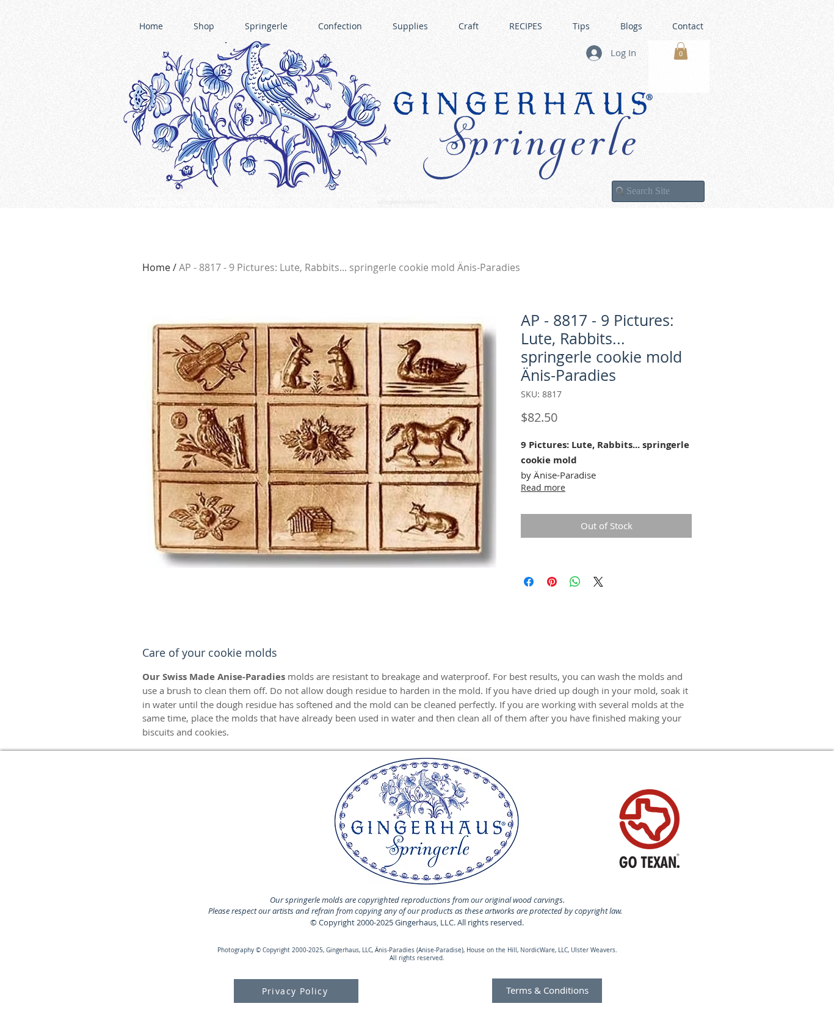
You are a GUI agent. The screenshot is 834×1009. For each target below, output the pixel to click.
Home (156, 267)
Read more (543, 487)
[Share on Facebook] (528, 581)
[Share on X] (598, 581)
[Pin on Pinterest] (552, 581)
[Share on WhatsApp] (575, 581)
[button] (680, 51)
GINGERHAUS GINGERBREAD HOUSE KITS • (536, 195)
